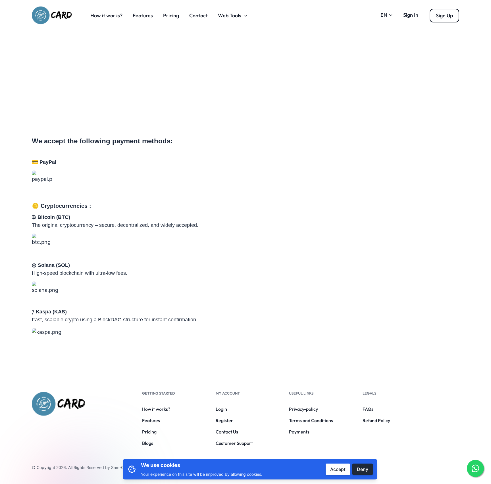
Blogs (147, 443)
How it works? (106, 15)
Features (143, 15)
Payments (299, 432)
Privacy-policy (303, 409)
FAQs (368, 409)
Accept (338, 469)
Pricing (171, 15)
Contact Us (227, 432)
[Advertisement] (245, 73)
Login (221, 409)
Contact (198, 15)
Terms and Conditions (311, 420)
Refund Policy (376, 420)
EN (383, 15)
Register (224, 420)
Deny (362, 469)
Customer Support (234, 443)
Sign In (410, 15)
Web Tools (229, 15)
